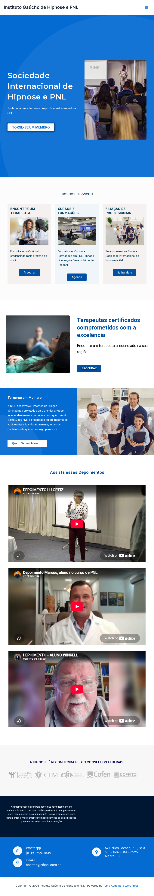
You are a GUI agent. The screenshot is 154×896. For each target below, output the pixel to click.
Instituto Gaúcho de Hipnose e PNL (41, 7)
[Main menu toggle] (146, 7)
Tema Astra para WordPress (121, 885)
